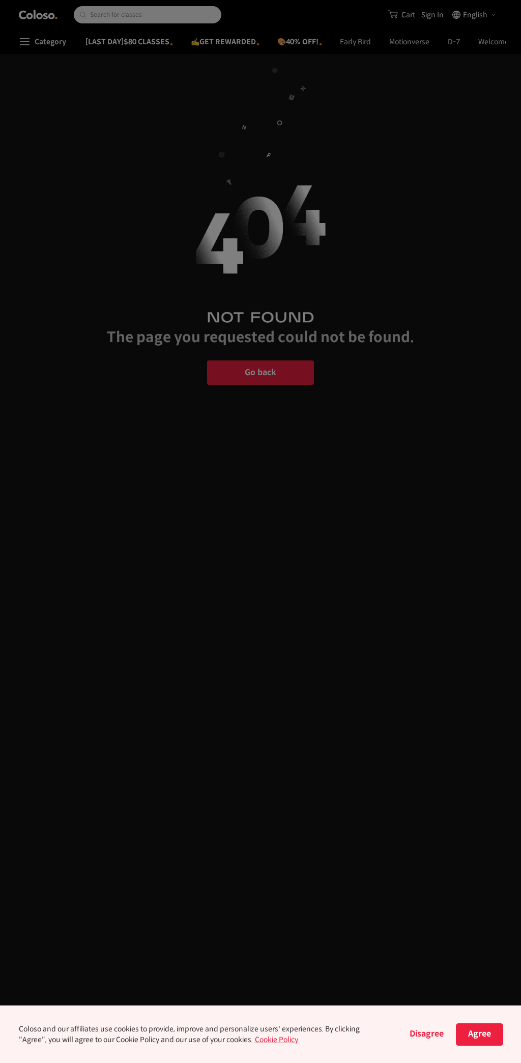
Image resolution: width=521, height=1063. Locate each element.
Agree (479, 1033)
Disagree (427, 1033)
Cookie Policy (276, 1039)
